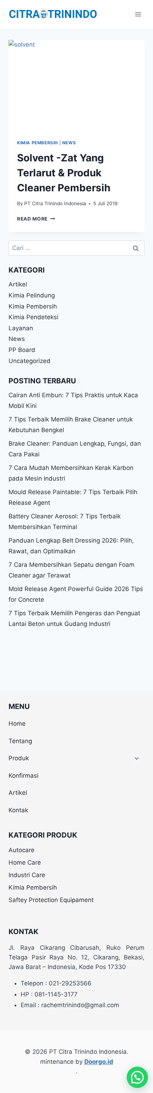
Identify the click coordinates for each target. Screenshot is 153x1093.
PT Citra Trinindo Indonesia (55, 203)
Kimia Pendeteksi (33, 317)
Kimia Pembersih (37, 142)
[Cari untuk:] (76, 248)
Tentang (20, 741)
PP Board (22, 349)
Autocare (22, 850)
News (69, 142)
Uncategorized (30, 360)
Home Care (25, 862)
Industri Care (27, 875)
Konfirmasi (23, 775)
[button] (137, 1077)
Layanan (21, 328)
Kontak (18, 810)
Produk (19, 758)
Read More (36, 219)
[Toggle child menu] (136, 758)
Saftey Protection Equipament (51, 899)
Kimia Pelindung (32, 295)
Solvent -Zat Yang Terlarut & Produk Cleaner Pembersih (63, 173)
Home (17, 723)
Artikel (18, 284)
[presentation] (76, 85)
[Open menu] (137, 14)
